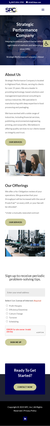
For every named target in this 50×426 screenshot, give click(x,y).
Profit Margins (15, 306)
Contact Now (25, 387)
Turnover (13, 317)
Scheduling (14, 321)
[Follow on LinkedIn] (25, 419)
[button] (46, 43)
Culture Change (16, 313)
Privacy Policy (30, 410)
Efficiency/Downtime (18, 309)
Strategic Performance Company (21, 57)
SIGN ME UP (15, 342)
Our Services (15, 142)
